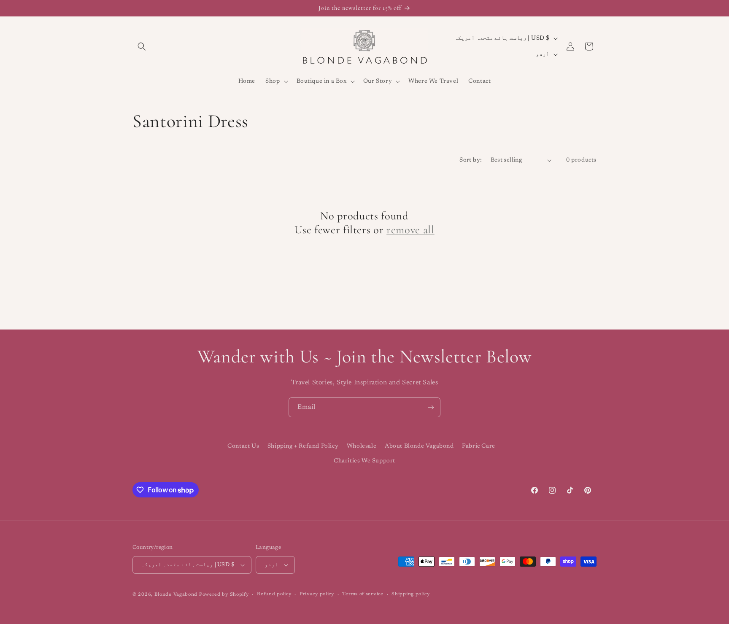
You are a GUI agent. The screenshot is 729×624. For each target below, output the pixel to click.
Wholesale (361, 446)
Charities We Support (364, 461)
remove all (410, 230)
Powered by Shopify (224, 594)
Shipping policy (411, 594)
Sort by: (470, 160)
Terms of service (362, 594)
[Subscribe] (430, 407)
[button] (141, 46)
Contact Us (243, 446)
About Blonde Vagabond (419, 446)
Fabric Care (478, 446)
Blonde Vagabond (176, 594)
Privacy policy (317, 594)
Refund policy (274, 594)
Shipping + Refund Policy (302, 446)
